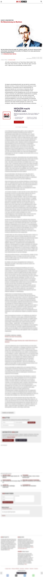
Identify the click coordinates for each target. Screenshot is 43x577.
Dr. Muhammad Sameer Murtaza (9, 54)
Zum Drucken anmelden (11, 59)
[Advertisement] (21, 11)
